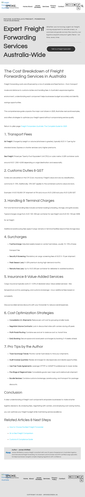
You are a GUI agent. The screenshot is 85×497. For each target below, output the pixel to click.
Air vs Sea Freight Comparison (21, 433)
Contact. (61, 6)
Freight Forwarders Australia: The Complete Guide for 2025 (44, 126)
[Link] (78, 5)
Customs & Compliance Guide (21, 439)
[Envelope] (74, 5)
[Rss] (78, 8)
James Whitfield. (37, 6)
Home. (25, 6)
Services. (45, 6)
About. (30, 6)
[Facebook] (67, 5)
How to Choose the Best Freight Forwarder (26, 427)
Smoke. (11, 5)
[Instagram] (70, 5)
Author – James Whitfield (21, 450)
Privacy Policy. (53, 6)
